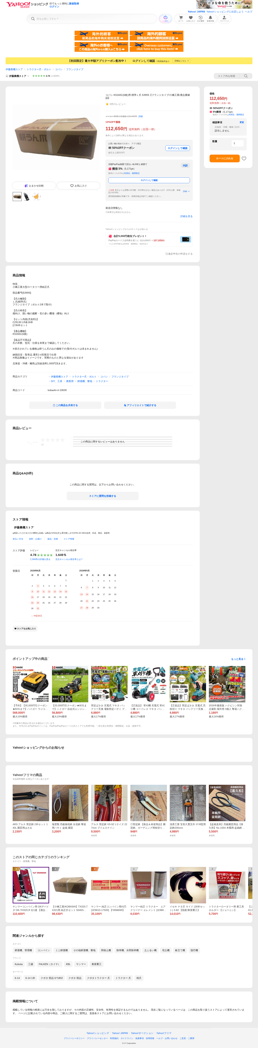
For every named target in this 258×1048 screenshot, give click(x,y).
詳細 (140, 116)
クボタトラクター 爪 (98, 978)
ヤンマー (81, 964)
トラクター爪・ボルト (39, 69)
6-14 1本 (30, 978)
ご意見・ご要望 (187, 1038)
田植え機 (106, 950)
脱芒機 (194, 950)
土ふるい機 (150, 950)
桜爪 (139, 978)
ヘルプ (248, 11)
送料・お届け (35, 539)
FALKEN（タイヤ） (49, 964)
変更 (242, 122)
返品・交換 (52, 539)
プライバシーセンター (97, 1038)
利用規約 (114, 1038)
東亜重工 (96, 964)
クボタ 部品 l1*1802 (52, 978)
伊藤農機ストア (14, 69)
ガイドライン (127, 1038)
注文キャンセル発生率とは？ (69, 559)
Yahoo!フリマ (163, 1033)
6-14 (17, 978)
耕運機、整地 (84, 381)
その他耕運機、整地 (84, 950)
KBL (68, 964)
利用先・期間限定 (132, 173)
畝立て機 (180, 950)
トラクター (102, 381)
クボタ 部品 (74, 978)
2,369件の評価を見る (40, 559)
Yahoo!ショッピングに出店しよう (225, 11)
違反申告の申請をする (180, 253)
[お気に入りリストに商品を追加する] (244, 158)
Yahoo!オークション (142, 1033)
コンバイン (44, 950)
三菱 (30, 964)
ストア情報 (69, 539)
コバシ (58, 69)
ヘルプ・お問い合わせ (166, 1038)
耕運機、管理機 (23, 950)
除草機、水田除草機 (128, 950)
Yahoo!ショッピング (98, 1033)
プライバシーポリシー (74, 1038)
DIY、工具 (56, 381)
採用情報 (150, 1038)
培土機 (166, 950)
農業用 (70, 381)
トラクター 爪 (123, 978)
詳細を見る (186, 216)
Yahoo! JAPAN (196, 11)
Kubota (19, 964)
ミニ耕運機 (61, 950)
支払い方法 (18, 539)
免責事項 (139, 1038)
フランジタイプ (74, 69)
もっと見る (237, 659)
